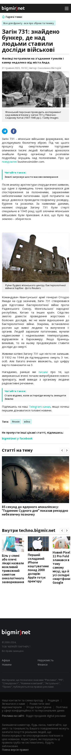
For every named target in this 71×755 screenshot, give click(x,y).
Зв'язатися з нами (13, 703)
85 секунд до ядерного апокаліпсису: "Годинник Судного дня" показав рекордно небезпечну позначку (35, 510)
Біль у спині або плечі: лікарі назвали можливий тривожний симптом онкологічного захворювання (13, 568)
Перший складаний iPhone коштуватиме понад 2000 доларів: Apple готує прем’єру (38, 568)
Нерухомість (45, 660)
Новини (7, 664)
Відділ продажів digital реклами (46, 716)
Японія (16, 421)
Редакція (53, 700)
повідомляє (9, 161)
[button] (62, 450)
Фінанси (42, 664)
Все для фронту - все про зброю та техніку (28, 23)
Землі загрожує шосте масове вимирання (31, 176)
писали (43, 372)
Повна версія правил (15, 749)
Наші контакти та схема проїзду (22, 700)
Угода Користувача (38, 707)
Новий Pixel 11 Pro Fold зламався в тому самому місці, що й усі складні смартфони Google (61, 567)
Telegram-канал (39, 406)
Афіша (6, 660)
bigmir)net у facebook (17, 438)
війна (27, 421)
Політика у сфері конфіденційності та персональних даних (34, 708)
